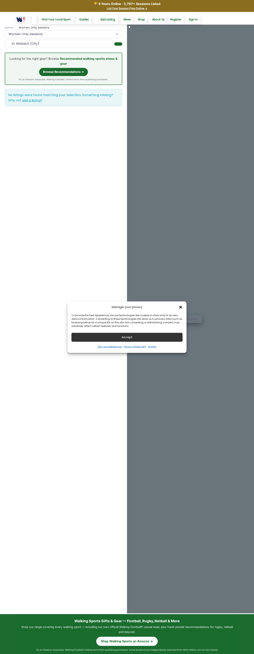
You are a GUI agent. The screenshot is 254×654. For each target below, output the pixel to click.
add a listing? (32, 100)
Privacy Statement (135, 346)
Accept (127, 337)
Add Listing (107, 19)
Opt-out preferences (110, 346)
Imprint (152, 346)
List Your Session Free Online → (127, 8)
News (127, 19)
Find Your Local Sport (56, 19)
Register (175, 19)
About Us (158, 19)
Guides (84, 19)
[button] (181, 307)
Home (9, 28)
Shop (141, 19)
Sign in (193, 19)
